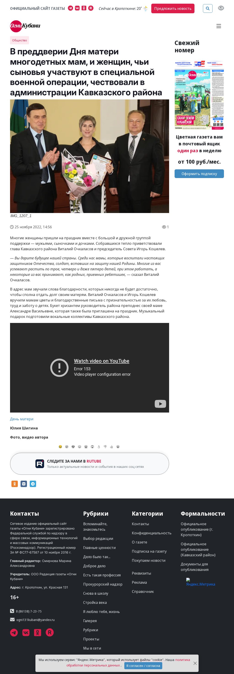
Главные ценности (99, 547)
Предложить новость (172, 8)
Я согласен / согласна (143, 665)
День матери (21, 418)
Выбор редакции (98, 538)
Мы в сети (92, 648)
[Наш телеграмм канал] (71, 8)
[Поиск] (208, 8)
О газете (139, 542)
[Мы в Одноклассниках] (85, 8)
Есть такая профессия (102, 575)
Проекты (91, 639)
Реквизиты (141, 573)
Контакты (140, 523)
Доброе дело (94, 565)
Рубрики (90, 629)
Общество (19, 40)
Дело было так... (96, 556)
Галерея (90, 620)
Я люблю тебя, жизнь (101, 611)
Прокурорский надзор (102, 584)
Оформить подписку (199, 173)
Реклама (139, 582)
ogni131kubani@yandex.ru (35, 620)
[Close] (195, 663)
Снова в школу (95, 593)
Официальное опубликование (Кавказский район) (198, 549)
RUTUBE (94, 461)
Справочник (143, 591)
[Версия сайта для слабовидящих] (221, 8)
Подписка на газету (149, 551)
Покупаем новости (148, 560)
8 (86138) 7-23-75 (29, 611)
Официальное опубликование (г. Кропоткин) (197, 529)
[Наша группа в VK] (78, 8)
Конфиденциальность (152, 532)
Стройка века (95, 602)
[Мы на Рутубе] (92, 8)
